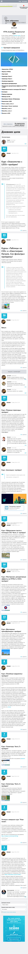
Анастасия (9, 381)
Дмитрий (9, 153)
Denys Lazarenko (10, 890)
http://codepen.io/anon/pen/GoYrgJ (9, 836)
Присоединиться (14, 939)
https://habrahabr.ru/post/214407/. (13, 874)
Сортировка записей (5, 902)
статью (9, 707)
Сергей (8, 140)
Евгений (9, 437)
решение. (23, 758)
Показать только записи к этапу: (8, 907)
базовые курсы (17, 35)
